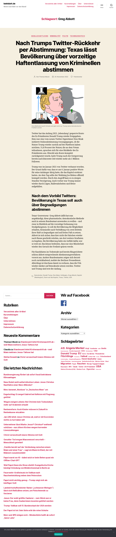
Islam (99, 359)
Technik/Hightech (77, 36)
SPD (70, 367)
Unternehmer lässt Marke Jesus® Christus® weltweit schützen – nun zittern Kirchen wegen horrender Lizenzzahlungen (28, 427)
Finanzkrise (99, 354)
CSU (95, 351)
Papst (74, 364)
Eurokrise (90, 354)
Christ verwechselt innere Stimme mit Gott (23, 435)
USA (70, 277)
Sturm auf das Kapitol (51, 277)
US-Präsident (89, 367)
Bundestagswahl (74, 351)
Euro (84, 354)
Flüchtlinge (67, 356)
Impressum (71, 6)
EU (79, 353)
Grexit (97, 356)
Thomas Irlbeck (44, 77)
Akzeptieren (58, 534)
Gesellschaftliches (39, 36)
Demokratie (38, 275)
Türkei (80, 367)
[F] (86, 303)
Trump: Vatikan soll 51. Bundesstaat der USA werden (27, 506)
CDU (83, 351)
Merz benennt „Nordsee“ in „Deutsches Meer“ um (26, 390)
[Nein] (114, 532)
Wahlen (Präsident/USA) (68, 369)
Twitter (66, 277)
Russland (64, 367)
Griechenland (105, 356)
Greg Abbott (72, 275)
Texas (61, 277)
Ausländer (93, 348)
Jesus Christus (66, 361)
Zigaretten (90, 369)
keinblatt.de (9, 4)
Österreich (98, 369)
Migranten (66, 363)
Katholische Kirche (88, 361)
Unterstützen (88, 4)
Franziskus (77, 356)
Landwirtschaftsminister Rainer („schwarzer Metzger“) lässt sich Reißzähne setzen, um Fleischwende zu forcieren (28, 491)
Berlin (103, 348)
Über (80, 4)
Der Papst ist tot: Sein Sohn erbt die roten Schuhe (26, 510)
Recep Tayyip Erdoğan (95, 364)
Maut (107, 361)
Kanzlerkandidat (76, 361)
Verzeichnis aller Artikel (53, 4)
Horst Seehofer (89, 359)
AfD (63, 348)
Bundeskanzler (65, 351)
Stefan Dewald (10, 357)
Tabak (75, 367)
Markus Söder (99, 361)
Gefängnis (63, 275)
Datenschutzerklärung (85, 6)
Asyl (87, 348)
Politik (65, 36)
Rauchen (81, 363)
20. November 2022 (61, 77)
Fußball (84, 356)
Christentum (89, 351)
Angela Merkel (75, 348)
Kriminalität (55, 36)
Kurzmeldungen (70, 4)
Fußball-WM (91, 356)
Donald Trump (47, 275)
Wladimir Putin (80, 369)
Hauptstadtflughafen (75, 359)
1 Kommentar (77, 77)
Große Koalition (64, 359)
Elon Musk (56, 275)
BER (99, 348)
